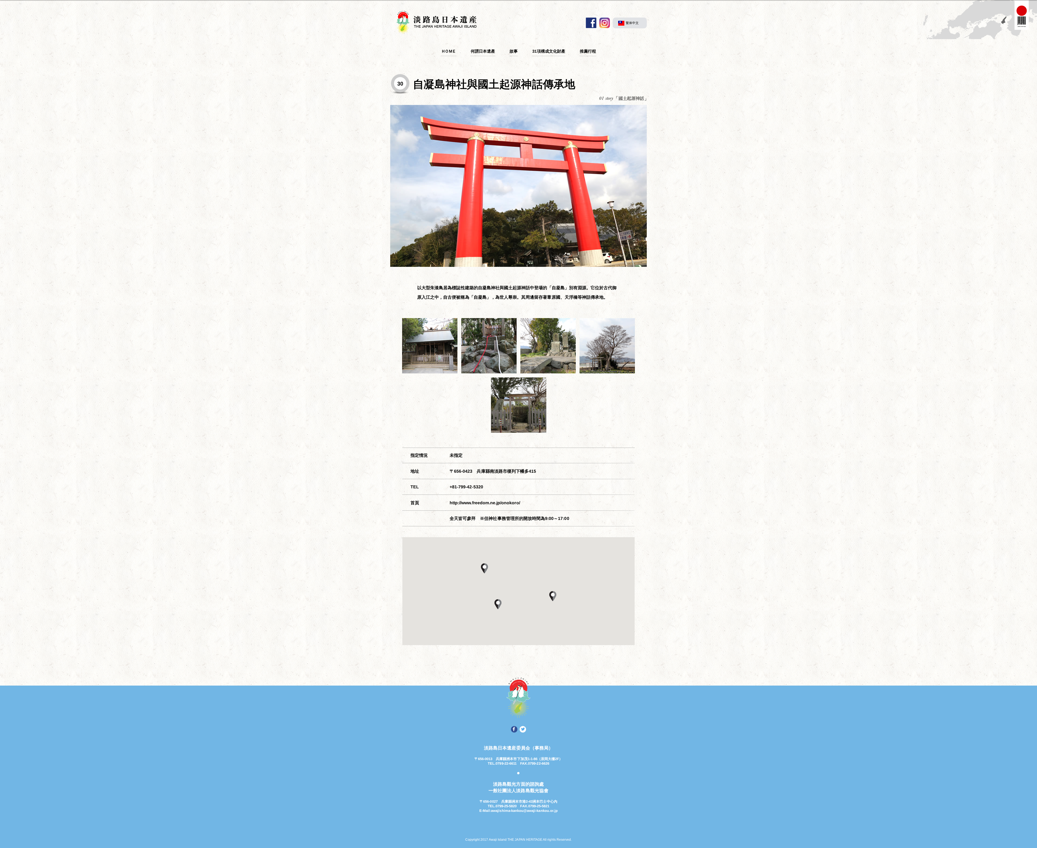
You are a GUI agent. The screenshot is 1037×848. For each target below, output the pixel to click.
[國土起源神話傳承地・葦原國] (548, 345)
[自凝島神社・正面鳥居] (518, 186)
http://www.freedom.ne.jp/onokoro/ (485, 502)
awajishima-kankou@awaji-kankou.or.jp (524, 810)
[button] (552, 596)
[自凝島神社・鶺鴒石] (489, 345)
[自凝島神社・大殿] (429, 345)
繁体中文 (632, 23)
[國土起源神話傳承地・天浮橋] (518, 405)
